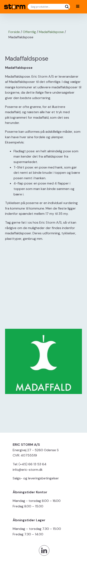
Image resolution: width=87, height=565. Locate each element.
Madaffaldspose (51, 32)
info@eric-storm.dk (28, 469)
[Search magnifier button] (67, 7)
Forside (14, 32)
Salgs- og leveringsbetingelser (36, 478)
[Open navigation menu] (77, 7)
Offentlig (29, 32)
